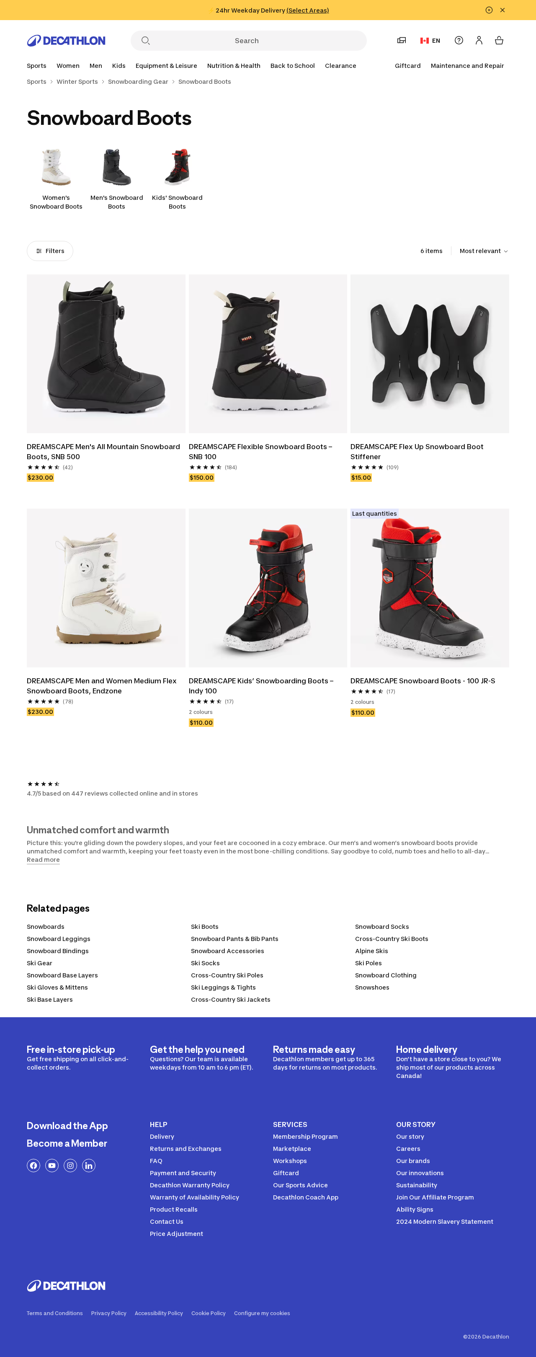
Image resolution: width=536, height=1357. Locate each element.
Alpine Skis (371, 950)
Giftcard (408, 65)
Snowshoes (372, 987)
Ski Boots (205, 926)
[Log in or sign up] (479, 40)
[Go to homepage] (66, 41)
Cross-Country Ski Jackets (231, 999)
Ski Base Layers (50, 999)
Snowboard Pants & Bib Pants (234, 938)
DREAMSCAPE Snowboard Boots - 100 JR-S (422, 681)
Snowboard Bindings (58, 950)
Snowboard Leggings (58, 938)
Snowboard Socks (382, 926)
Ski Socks (205, 963)
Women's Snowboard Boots (56, 202)
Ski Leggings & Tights (223, 987)
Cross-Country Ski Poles (227, 975)
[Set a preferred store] (402, 40)
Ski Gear (39, 963)
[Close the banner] (502, 10)
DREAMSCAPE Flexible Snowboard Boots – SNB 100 (260, 451)
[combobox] (484, 251)
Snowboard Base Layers (62, 975)
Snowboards (45, 926)
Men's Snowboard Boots (116, 202)
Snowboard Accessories (227, 950)
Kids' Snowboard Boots (177, 202)
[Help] (459, 40)
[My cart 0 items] (499, 40)
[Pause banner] (489, 10)
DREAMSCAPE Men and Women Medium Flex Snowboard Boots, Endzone (102, 686)
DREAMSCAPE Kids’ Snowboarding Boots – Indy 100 (261, 686)
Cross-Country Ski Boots (391, 938)
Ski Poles (368, 963)
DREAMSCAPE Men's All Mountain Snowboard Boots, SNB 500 (103, 451)
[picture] (106, 353)
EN (436, 40)
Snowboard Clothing (386, 975)
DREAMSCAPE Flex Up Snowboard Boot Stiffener (417, 451)
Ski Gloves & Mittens (57, 987)
